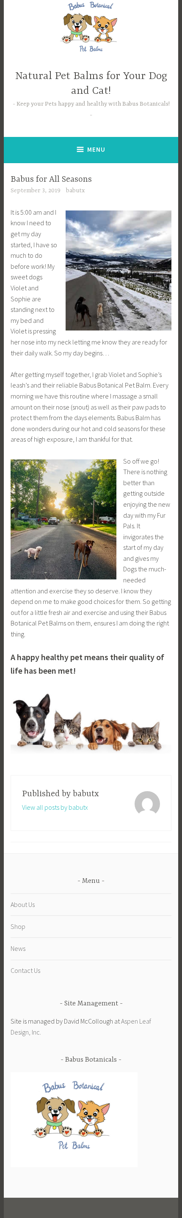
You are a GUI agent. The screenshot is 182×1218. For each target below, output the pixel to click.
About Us (23, 904)
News (18, 948)
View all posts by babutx (55, 807)
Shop (18, 926)
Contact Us (25, 970)
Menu (96, 149)
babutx (75, 190)
